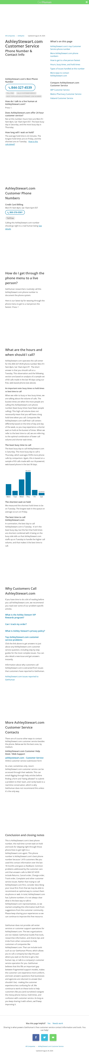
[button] (86, 2)
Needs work (58, 1023)
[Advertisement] (25, 165)
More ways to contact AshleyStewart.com (59, 74)
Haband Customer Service (61, 98)
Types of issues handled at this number (67, 68)
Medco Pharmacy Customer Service (65, 94)
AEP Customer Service (60, 90)
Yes (49, 1023)
